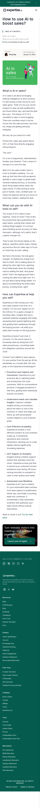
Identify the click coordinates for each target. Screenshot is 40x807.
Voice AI (5, 640)
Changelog (6, 615)
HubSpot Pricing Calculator (12, 685)
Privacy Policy (12, 787)
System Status (7, 728)
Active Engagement (9, 653)
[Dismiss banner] (36, 3)
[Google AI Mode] (22, 563)
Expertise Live (7, 710)
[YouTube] (13, 589)
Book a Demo (7, 697)
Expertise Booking (9, 647)
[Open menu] (36, 10)
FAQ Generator (8, 682)
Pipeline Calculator (9, 622)
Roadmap (6, 612)
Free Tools (6, 618)
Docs (4, 625)
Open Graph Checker (10, 675)
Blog (4, 608)
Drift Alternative (8, 770)
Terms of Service (27, 787)
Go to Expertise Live (17, 4)
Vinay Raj (12, 54)
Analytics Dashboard (10, 657)
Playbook (6, 650)
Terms (5, 707)
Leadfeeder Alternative (11, 760)
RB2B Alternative (8, 753)
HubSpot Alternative (10, 763)
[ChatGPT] (4, 563)
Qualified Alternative (10, 767)
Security (5, 722)
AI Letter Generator (9, 672)
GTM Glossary (7, 605)
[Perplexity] (13, 563)
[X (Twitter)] (9, 589)
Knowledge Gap (8, 643)
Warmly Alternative (9, 757)
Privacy (5, 732)
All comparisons (8, 750)
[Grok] (18, 563)
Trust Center (7, 725)
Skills (4, 602)
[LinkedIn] (4, 589)
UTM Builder (7, 678)
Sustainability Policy (9, 735)
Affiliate (5, 703)
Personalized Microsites (11, 660)
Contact (5, 700)
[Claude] (8, 563)
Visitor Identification (9, 637)
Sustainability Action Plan (11, 738)
